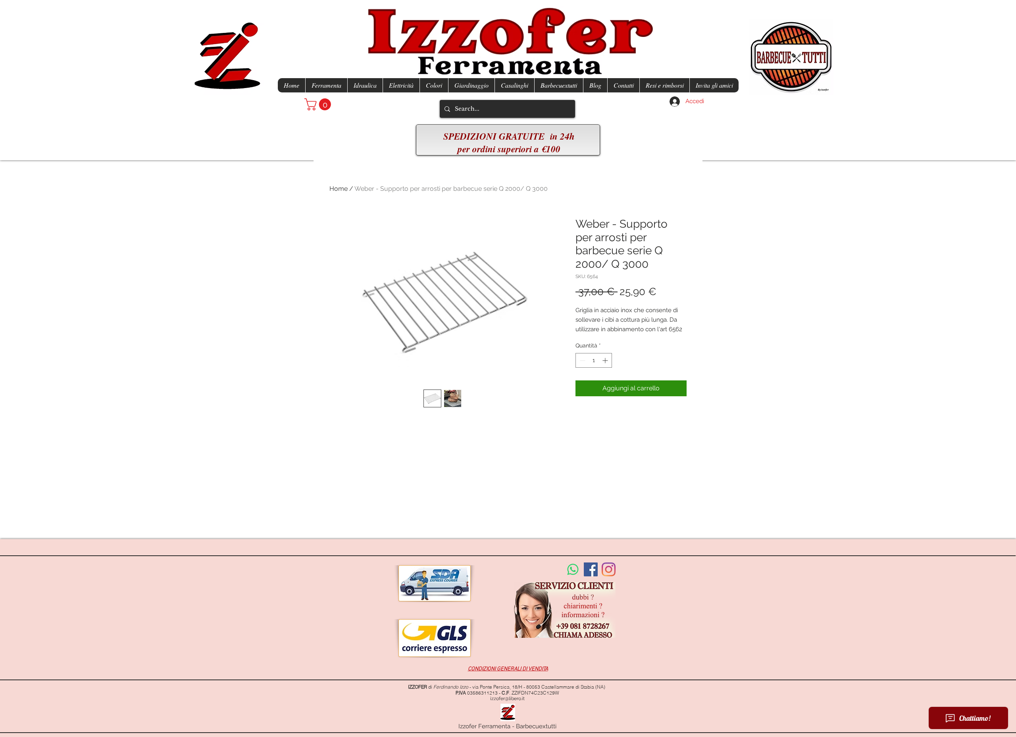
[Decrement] (582, 360)
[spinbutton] (594, 360)
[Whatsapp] (573, 569)
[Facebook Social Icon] (591, 569)
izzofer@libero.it (507, 698)
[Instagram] (609, 569)
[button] (319, 104)
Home (338, 188)
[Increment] (606, 360)
